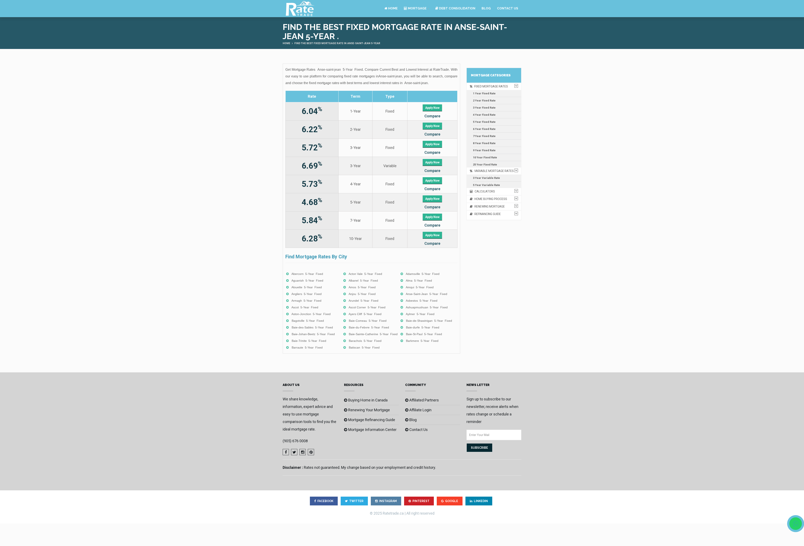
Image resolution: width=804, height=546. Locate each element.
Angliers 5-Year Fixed (306, 294)
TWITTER (356, 501)
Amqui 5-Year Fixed (420, 287)
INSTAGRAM (388, 501)
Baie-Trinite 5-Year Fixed (309, 340)
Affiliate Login (420, 410)
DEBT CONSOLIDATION (456, 8)
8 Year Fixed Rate (484, 143)
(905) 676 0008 (295, 441)
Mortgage (416, 8)
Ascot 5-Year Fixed (304, 307)
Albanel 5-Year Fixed (363, 280)
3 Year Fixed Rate (484, 107)
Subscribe (479, 447)
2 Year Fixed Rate (484, 100)
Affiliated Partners (424, 400)
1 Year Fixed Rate (484, 93)
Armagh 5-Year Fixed (306, 300)
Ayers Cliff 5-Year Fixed (365, 314)
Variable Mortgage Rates (493, 171)
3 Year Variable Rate (486, 177)
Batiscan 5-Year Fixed (364, 347)
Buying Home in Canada (368, 400)
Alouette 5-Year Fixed (306, 287)
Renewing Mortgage (489, 206)
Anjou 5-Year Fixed (362, 294)
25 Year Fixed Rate (485, 164)
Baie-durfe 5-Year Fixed (422, 327)
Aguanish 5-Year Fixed (307, 280)
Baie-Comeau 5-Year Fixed (368, 320)
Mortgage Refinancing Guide (371, 420)
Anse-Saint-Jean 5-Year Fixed (426, 294)
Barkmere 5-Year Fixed (422, 340)
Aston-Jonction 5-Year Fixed (311, 314)
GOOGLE (451, 501)
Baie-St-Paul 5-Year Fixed (424, 334)
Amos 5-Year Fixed (362, 287)
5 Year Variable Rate (486, 185)
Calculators (484, 191)
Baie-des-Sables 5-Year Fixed (312, 327)
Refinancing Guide (487, 214)
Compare (432, 116)
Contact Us (507, 8)
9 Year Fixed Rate (484, 150)
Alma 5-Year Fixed (419, 280)
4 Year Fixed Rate (484, 114)
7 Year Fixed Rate (484, 136)
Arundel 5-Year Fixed (363, 300)
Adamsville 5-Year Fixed (422, 274)
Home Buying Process (490, 199)
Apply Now (432, 107)
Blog (486, 8)
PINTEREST (420, 501)
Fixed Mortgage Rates (490, 86)
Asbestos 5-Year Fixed (421, 300)
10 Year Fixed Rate (485, 157)
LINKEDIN (481, 501)
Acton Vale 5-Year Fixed (365, 274)
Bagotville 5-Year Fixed (308, 320)
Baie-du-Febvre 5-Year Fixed (369, 327)
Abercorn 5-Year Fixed (307, 274)
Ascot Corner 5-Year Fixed (367, 307)
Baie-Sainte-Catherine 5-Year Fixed (373, 334)
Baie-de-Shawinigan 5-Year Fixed (429, 320)
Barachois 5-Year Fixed (365, 340)
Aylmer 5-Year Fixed (420, 314)
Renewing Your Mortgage (369, 410)
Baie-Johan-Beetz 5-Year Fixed (313, 334)
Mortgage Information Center (372, 429)
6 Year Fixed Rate (484, 129)
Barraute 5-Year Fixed (307, 347)
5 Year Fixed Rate (484, 121)
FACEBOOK (325, 501)
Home (392, 8)
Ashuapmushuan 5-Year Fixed (427, 307)
